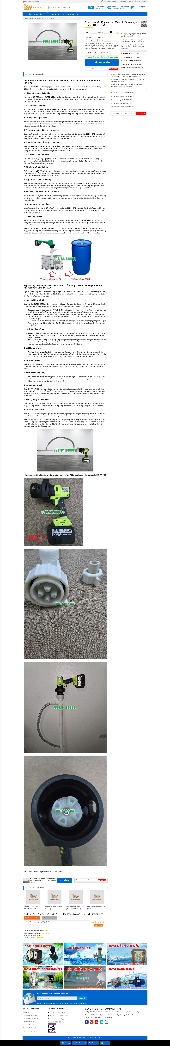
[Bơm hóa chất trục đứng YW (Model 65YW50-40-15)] (76, 904)
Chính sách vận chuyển (30, 1018)
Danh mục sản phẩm (35, 14)
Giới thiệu (123, 1)
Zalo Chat (94, 1043)
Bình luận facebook (50, 918)
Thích (32, 937)
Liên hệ (144, 1)
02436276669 (64, 1016)
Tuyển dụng (131, 1)
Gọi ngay (67, 1043)
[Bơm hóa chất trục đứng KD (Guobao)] (55, 904)
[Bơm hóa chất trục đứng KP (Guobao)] (97, 904)
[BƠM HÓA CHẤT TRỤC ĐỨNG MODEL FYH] (33, 904)
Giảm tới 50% (99, 7)
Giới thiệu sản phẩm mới (70, 14)
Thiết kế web (83, 1038)
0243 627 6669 (137, 64)
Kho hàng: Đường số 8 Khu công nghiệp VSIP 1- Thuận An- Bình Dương (133, 46)
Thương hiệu (55, 14)
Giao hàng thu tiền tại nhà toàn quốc (103, 57)
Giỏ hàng (139, 7)
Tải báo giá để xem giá (97, 52)
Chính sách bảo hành (29, 1025)
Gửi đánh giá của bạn (32, 918)
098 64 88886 (135, 53)
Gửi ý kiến (98, 925)
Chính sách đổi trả (28, 1021)
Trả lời (26, 937)
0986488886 (62, 1013)
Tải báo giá (115, 32)
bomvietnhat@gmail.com (135, 67)
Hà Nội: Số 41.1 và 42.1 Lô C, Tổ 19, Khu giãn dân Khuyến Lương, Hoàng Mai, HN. (133, 34)
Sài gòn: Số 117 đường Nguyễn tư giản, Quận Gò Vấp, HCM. (132, 40)
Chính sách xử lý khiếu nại (31, 1028)
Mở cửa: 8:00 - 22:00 (120, 7)
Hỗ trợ (138, 1)
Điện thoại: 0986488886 (32, 1)
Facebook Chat (81, 1043)
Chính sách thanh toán (30, 1015)
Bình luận (96, 27)
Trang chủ (27, 18)
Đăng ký (82, 998)
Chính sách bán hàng (110, 1)
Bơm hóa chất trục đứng (47, 18)
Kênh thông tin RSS (29, 1031)
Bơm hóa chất (35, 18)
